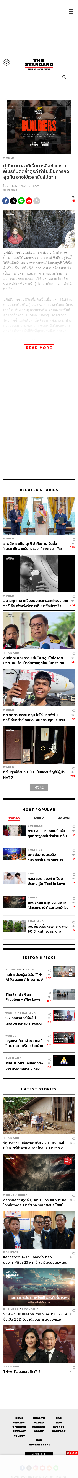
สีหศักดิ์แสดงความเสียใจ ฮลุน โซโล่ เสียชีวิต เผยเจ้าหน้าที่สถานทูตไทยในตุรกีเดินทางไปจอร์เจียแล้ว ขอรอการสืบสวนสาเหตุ (35, 660)
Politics (35, 850)
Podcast (19, 1422)
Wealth (39, 1418)
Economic (13, 969)
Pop (59, 1418)
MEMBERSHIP (39, 1454)
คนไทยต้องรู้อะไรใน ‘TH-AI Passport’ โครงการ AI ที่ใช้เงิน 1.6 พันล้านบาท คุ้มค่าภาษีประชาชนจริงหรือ (24, 977)
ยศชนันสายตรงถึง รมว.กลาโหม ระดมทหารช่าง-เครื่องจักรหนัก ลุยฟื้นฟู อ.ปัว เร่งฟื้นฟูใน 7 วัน (48, 857)
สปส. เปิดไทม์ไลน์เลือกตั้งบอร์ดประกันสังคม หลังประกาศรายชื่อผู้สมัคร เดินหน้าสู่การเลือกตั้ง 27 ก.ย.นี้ (24, 1066)
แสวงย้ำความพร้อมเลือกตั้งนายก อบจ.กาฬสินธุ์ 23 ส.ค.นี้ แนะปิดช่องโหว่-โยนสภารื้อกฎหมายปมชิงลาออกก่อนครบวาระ (35, 1259)
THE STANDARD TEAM (24, 185)
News (19, 1418)
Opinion (19, 1427)
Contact (59, 1431)
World (8, 158)
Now (59, 1422)
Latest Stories (39, 1089)
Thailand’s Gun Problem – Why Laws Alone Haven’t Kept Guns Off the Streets (23, 997)
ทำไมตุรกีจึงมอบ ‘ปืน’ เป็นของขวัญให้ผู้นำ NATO (34, 774)
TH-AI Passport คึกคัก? (22, 1371)
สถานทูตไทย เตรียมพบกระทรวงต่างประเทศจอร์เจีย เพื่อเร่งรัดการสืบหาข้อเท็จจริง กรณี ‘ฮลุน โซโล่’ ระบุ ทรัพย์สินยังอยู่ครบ (35, 603)
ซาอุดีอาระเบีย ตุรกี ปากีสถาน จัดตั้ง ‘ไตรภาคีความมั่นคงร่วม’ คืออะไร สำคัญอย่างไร (32, 546)
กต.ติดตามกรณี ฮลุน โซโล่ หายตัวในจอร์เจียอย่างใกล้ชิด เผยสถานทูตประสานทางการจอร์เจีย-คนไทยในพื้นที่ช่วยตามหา (34, 717)
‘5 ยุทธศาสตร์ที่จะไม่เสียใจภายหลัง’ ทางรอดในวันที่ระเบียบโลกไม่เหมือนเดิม (23, 1020)
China (32, 897)
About (39, 1431)
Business (35, 826)
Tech (29, 969)
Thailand (11, 653)
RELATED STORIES (39, 490)
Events (59, 1427)
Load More (39, 1385)
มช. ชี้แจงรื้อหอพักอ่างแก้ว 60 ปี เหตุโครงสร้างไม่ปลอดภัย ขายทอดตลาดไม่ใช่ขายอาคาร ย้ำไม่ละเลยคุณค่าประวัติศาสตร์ (48, 929)
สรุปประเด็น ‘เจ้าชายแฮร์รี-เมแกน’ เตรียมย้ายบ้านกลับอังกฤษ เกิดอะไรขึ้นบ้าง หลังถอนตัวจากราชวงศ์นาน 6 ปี (24, 1043)
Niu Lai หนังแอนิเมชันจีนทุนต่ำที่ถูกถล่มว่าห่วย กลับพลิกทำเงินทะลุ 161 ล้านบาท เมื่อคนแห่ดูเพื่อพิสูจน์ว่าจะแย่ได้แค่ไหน (48, 833)
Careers (39, 1427)
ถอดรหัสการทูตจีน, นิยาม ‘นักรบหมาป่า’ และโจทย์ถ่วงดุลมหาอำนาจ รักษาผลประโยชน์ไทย (48, 905)
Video (39, 1422)
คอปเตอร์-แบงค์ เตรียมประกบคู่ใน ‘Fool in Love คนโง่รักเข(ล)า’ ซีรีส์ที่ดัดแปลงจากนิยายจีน (46, 881)
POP (31, 873)
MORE (39, 787)
